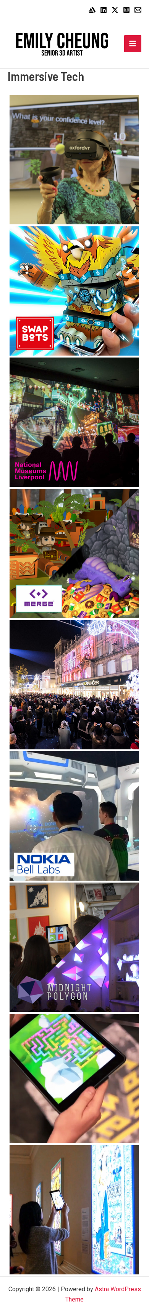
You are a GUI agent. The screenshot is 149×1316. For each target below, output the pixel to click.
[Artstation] (92, 9)
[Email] (137, 9)
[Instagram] (126, 9)
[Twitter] (115, 9)
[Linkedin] (103, 9)
